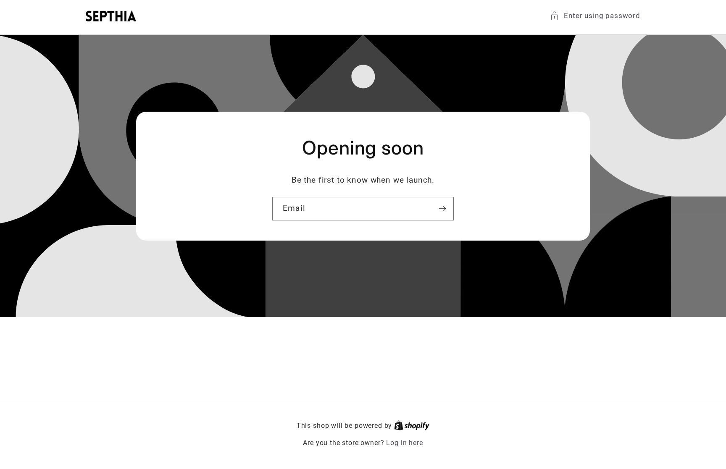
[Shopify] (411, 426)
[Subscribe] (442, 208)
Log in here (404, 443)
